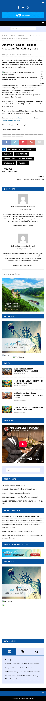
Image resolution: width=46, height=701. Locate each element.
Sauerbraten (9, 163)
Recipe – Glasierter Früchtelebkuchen (16, 493)
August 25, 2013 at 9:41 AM (23, 210)
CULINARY (7, 154)
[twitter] (23, 7)
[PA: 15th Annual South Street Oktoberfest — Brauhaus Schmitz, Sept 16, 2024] (7, 395)
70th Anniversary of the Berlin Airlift (29, 520)
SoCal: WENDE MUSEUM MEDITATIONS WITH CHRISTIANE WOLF (28, 382)
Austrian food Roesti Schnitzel (21, 149)
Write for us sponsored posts (13, 485)
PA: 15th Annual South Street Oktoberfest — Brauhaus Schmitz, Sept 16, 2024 (28, 395)
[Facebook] (18, 7)
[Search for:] (23, 28)
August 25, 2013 (9, 54)
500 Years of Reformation (23, 531)
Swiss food (23, 163)
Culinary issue (21, 154)
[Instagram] (28, 7)
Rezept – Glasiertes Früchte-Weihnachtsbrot (19, 489)
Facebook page (23, 118)
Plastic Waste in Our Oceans (28, 516)
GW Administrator (25, 54)
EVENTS (7, 363)
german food (9, 158)
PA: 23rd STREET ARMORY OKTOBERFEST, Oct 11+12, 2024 (26, 370)
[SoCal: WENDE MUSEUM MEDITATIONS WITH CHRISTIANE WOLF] (7, 383)
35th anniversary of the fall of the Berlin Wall (20, 497)
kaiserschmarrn (25, 158)
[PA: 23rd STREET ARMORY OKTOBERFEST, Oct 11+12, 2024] (7, 371)
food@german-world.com (11, 120)
